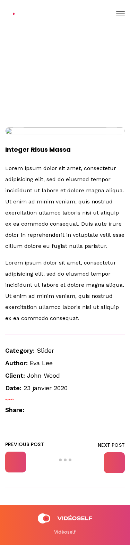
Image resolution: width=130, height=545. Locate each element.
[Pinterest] (66, 410)
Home (35, 83)
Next (111, 131)
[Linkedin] (55, 410)
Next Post (111, 445)
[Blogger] (33, 410)
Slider (45, 350)
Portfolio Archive (71, 83)
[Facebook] (44, 410)
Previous (18, 131)
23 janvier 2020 (70, 60)
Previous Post (24, 444)
